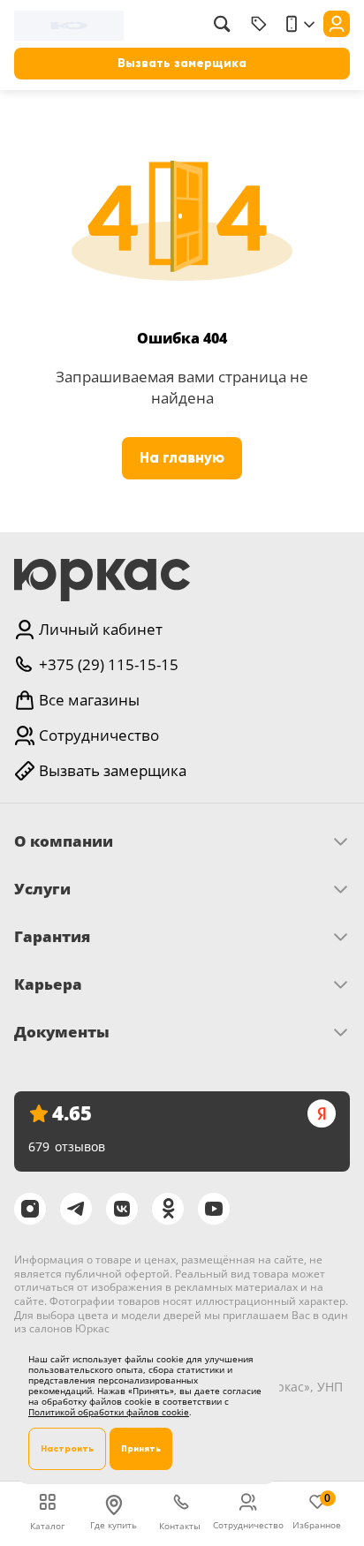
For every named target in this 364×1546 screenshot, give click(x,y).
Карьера (48, 984)
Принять (141, 1448)
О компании (63, 841)
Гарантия (52, 936)
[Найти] (222, 24)
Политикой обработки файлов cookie (108, 1412)
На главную (182, 457)
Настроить (67, 1448)
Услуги (42, 889)
